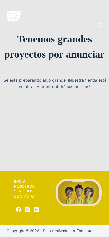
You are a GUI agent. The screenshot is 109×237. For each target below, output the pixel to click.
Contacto (24, 196)
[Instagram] (27, 209)
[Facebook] (18, 209)
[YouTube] (36, 209)
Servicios (23, 191)
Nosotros (24, 186)
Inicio (19, 181)
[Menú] (100, 25)
